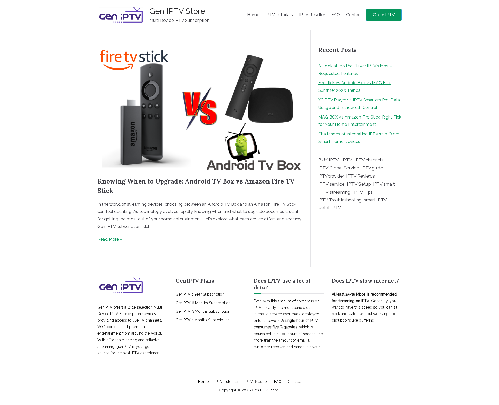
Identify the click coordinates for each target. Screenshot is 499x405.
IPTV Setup (359, 184)
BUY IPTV (328, 159)
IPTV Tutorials (279, 14)
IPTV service (331, 184)
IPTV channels (368, 159)
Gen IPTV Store (177, 11)
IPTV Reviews (360, 176)
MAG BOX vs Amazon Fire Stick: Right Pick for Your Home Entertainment (359, 121)
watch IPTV (329, 207)
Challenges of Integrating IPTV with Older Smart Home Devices (358, 138)
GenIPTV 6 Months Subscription (203, 303)
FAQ (335, 14)
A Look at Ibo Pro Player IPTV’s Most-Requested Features (355, 69)
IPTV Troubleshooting (340, 199)
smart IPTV (375, 199)
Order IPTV (384, 14)
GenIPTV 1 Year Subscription (200, 294)
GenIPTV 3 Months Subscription (203, 311)
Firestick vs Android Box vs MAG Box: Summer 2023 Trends (354, 86)
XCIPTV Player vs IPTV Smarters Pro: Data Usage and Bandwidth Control (359, 103)
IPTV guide (372, 168)
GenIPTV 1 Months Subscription (203, 320)
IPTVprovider (331, 176)
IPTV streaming (334, 192)
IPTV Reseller (312, 14)
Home (253, 14)
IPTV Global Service (338, 168)
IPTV (346, 159)
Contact (354, 14)
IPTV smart (384, 184)
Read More (108, 239)
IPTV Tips (362, 192)
